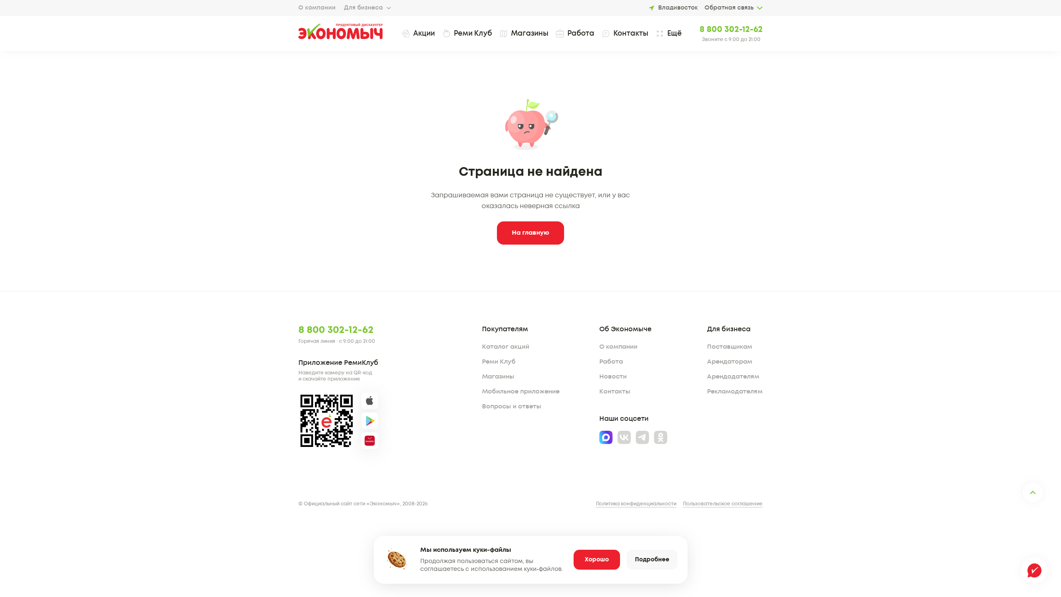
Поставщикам (729, 347)
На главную (530, 233)
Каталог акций (505, 347)
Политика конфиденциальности (636, 504)
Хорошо (597, 559)
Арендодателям (733, 377)
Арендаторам (729, 362)
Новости (613, 377)
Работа (611, 362)
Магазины (498, 377)
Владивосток (678, 7)
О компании (317, 7)
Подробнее (652, 559)
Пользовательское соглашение (723, 504)
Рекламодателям (735, 392)
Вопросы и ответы (511, 407)
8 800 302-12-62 (731, 30)
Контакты (614, 392)
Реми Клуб (499, 362)
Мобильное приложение (521, 392)
